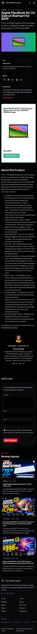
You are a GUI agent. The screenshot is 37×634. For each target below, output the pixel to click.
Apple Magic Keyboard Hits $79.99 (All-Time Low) (17, 485)
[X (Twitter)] (2, 593)
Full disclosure (8, 98)
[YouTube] (10, 593)
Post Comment (10, 440)
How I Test (22, 363)
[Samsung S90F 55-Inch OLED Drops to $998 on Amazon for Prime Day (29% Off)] (18, 546)
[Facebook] (5, 593)
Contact (22, 608)
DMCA (34, 622)
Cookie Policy (27, 622)
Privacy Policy (17, 622)
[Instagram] (8, 593)
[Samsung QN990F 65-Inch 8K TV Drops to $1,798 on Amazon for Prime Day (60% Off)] (18, 506)
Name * (5, 411)
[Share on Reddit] (17, 79)
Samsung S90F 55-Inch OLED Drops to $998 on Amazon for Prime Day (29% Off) (18, 562)
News (3, 608)
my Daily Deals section (9, 328)
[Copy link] (21, 79)
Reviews (4, 602)
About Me (14, 363)
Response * (7, 395)
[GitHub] (13, 593)
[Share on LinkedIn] (12, 79)
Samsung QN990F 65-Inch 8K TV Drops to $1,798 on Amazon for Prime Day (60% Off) (18, 524)
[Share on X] (4, 79)
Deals (3, 605)
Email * (6, 419)
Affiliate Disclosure (6, 622)
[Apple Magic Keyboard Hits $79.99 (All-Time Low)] (18, 469)
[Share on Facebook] (8, 79)
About (21, 602)
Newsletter (23, 611)
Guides (3, 611)
